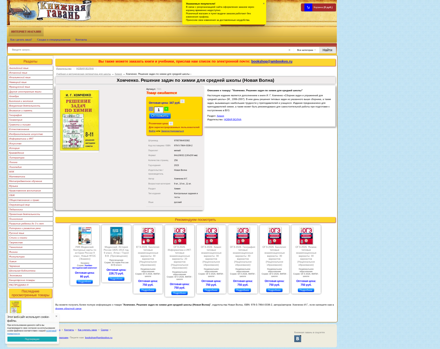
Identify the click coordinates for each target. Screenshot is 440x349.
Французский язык (19, 86)
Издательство (64, 68)
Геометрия (15, 119)
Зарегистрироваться (172, 131)
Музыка (13, 186)
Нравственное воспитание (25, 190)
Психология (16, 219)
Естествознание (19, 129)
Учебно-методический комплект (84, 266)
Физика (13, 252)
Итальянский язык (20, 77)
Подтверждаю (32, 339)
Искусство (15, 143)
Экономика (15, 275)
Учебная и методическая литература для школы (83, 74)
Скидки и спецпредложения (53, 39)
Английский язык (19, 68)
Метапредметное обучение (25, 181)
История (14, 148)
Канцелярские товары (22, 280)
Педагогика (16, 209)
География (15, 115)
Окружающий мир (19, 204)
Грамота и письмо (20, 124)
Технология (15, 247)
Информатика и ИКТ (21, 138)
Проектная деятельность (24, 214)
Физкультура (17, 256)
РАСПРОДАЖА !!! (19, 285)
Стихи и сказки (18, 237)
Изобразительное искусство (26, 134)
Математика (17, 176)
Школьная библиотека (22, 270)
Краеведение (16, 152)
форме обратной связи (68, 308)
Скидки (104, 330)
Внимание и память (20, 110)
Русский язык (16, 233)
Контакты (81, 39)
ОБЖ (12, 195)
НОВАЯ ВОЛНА (85, 68)
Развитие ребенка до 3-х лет (26, 223)
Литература (16, 157)
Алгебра (14, 96)
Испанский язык (18, 72)
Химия (12, 261)
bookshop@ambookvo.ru (271, 61)
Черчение (14, 266)
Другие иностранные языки (25, 91)
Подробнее (84, 281)
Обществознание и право (24, 200)
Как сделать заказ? (21, 39)
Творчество (16, 242)
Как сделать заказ (87, 330)
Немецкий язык (18, 82)
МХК (11, 171)
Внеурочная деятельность (24, 105)
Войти (152, 131)
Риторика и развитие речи (25, 228)
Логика (13, 162)
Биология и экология (21, 101)
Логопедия (15, 167)
